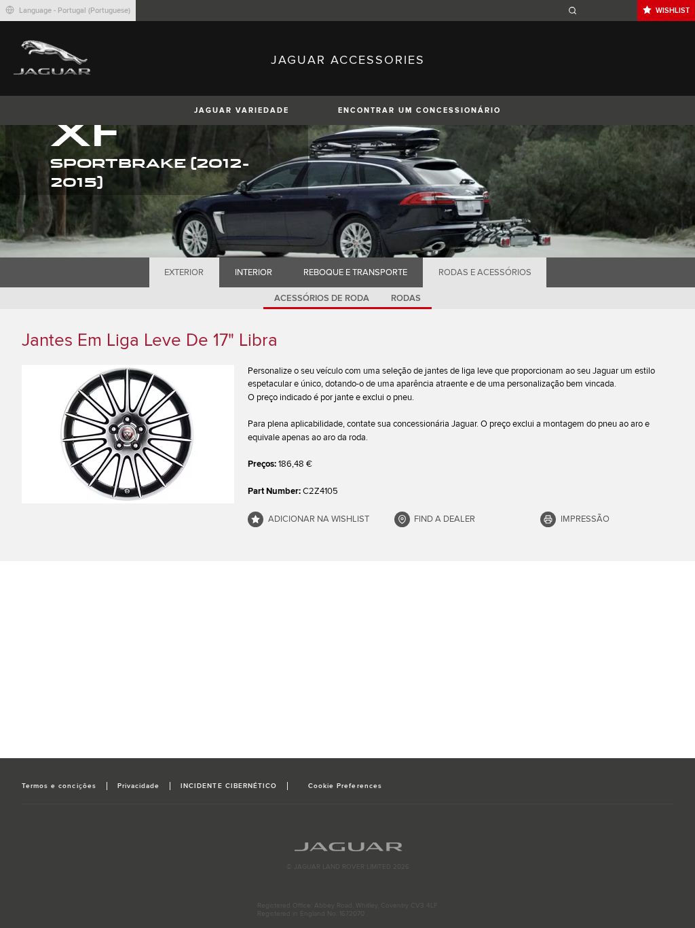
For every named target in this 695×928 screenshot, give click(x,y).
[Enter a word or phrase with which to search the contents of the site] (600, 10)
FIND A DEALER (444, 519)
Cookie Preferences (345, 786)
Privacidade (138, 786)
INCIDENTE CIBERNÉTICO (229, 786)
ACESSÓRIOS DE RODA (321, 298)
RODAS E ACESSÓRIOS (484, 272)
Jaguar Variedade (241, 110)
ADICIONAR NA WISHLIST (318, 519)
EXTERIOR (184, 272)
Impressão (585, 519)
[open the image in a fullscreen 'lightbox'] (128, 434)
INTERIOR (253, 272)
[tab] (184, 272)
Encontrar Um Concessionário (419, 110)
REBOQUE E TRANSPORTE (355, 272)
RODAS (406, 298)
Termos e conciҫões (59, 786)
